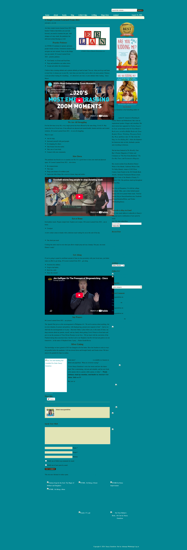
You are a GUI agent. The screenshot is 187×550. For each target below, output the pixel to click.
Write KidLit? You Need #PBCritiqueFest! (125, 241)
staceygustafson (62, 23)
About (56, 15)
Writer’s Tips (82, 15)
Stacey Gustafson (65, 7)
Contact (115, 15)
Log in (137, 546)
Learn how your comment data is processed (82, 474)
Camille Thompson (118, 319)
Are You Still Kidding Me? (84, 360)
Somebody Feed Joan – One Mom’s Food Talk (126, 257)
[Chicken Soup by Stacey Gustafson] (127, 393)
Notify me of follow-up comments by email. (61, 461)
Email (75, 452)
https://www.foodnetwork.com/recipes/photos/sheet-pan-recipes (64, 251)
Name (75, 448)
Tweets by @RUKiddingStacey (121, 466)
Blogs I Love (105, 15)
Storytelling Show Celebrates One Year (124, 252)
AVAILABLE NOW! (127, 72)
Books (64, 15)
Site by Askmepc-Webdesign (125, 546)
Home (47, 15)
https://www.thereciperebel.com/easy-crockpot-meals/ (61, 236)
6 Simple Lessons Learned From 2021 (123, 249)
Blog (72, 15)
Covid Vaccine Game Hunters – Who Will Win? (126, 254)
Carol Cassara (116, 302)
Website (75, 457)
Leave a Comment (75, 23)
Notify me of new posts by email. (57, 465)
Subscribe (116, 226)
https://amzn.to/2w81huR (83, 381)
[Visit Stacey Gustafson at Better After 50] (127, 372)
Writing (94, 15)
